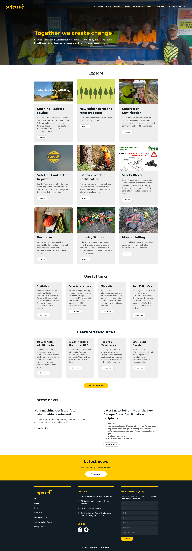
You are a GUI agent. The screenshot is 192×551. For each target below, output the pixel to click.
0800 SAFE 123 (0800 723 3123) (92, 516)
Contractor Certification (156, 6)
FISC (93, 6)
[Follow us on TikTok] (86, 529)
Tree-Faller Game (143, 286)
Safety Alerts (175, 6)
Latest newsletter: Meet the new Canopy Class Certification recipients (128, 414)
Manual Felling (133, 237)
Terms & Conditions (89, 547)
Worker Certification (134, 6)
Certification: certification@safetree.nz (96, 513)
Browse (42, 137)
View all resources (96, 386)
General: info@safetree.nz (91, 508)
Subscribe (127, 539)
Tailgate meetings (80, 286)
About (100, 6)
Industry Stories (92, 237)
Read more (43, 315)
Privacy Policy (104, 547)
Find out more (96, 474)
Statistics (43, 286)
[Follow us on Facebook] (80, 529)
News (108, 6)
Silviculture (108, 286)
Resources (118, 6)
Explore (42, 259)
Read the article (42, 428)
